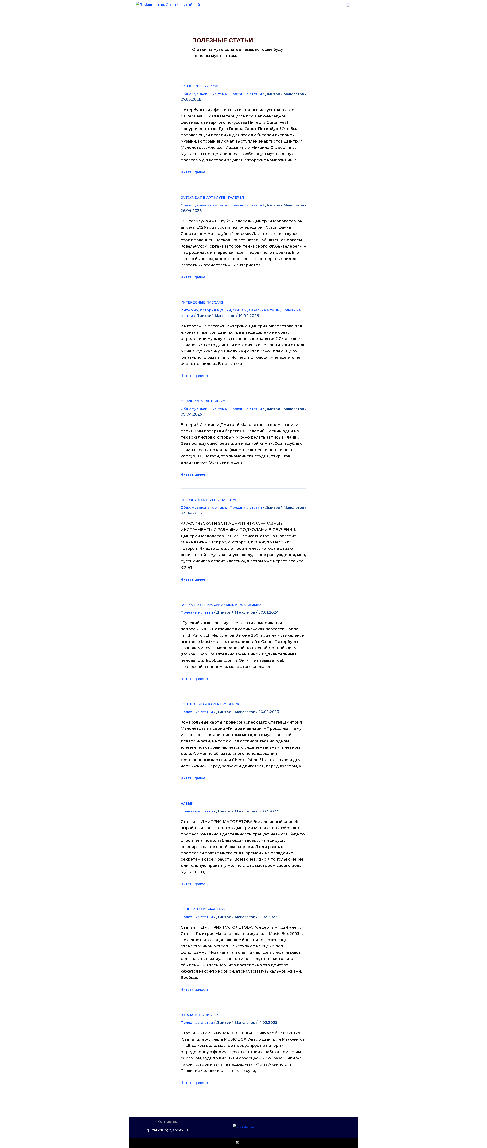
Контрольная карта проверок (210, 704)
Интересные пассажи (202, 302)
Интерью (189, 310)
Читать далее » (194, 171)
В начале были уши (199, 1014)
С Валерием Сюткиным (203, 401)
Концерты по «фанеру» (203, 909)
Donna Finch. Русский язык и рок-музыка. (222, 604)
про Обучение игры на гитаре (210, 499)
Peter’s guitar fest (199, 86)
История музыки (215, 310)
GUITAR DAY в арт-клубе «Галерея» (213, 197)
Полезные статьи (246, 94)
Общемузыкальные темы (204, 94)
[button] (348, 4)
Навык (187, 803)
